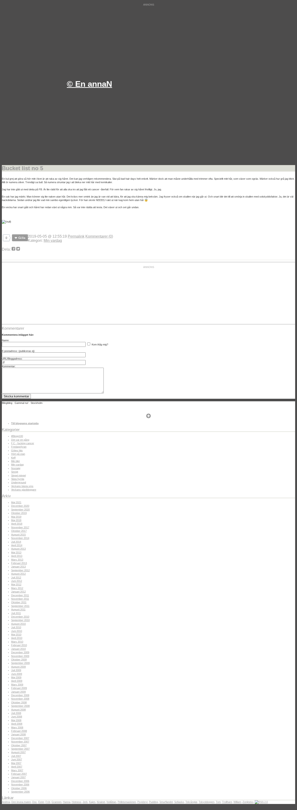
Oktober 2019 (19, 513)
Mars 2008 (17, 727)
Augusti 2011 (18, 609)
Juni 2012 (16, 581)
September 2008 (20, 706)
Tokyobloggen (206, 801)
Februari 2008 (19, 731)
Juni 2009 (16, 674)
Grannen (56, 801)
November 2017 (20, 527)
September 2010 (20, 620)
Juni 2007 (16, 759)
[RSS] (261, 801)
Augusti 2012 (18, 573)
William (237, 801)
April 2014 (16, 545)
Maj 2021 (16, 502)
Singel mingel (18, 475)
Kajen (92, 801)
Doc (34, 801)
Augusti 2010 (18, 623)
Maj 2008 (16, 720)
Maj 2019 (16, 516)
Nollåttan (111, 801)
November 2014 (20, 538)
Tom (218, 801)
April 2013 (16, 556)
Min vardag (53, 240)
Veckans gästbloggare (23, 489)
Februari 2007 (19, 773)
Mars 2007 (17, 770)
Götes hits (17, 450)
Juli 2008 (16, 713)
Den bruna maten (21, 801)
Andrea (6, 801)
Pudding (153, 801)
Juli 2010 (16, 627)
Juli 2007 (16, 756)
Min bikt (15, 461)
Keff (13, 457)
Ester (41, 801)
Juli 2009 (16, 670)
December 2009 (20, 652)
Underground (18, 482)
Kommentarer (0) (99, 236)
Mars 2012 (17, 588)
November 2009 (20, 656)
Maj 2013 (16, 552)
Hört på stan (18, 454)
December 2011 (20, 595)
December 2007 (20, 738)
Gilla (21, 238)
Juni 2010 (16, 631)
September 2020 (20, 509)
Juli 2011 (16, 613)
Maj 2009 (16, 677)
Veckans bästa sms (22, 486)
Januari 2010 (18, 648)
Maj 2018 (16, 520)
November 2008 (20, 698)
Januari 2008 (18, 734)
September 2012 (20, 570)
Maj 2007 (16, 763)
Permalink (76, 236)
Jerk (85, 801)
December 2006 (20, 781)
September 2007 (20, 748)
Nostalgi (15, 468)
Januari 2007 (18, 777)
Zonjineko (247, 801)
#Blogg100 (17, 436)
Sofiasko (179, 801)
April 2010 (16, 638)
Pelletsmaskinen (127, 801)
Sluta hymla (17, 479)
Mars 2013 (17, 559)
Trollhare (227, 801)
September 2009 (20, 663)
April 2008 (16, 723)
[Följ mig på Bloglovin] (148, 417)
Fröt (47, 801)
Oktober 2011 (18, 602)
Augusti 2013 (18, 548)
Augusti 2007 (18, 752)
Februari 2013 (19, 563)
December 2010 (20, 616)
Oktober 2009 (19, 659)
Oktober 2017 (19, 530)
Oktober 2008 (19, 702)
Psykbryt (142, 801)
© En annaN (89, 83)
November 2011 (20, 598)
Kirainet (101, 801)
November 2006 (20, 784)
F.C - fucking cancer (22, 443)
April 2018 (16, 523)
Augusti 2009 (18, 666)
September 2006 (20, 791)
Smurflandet (166, 801)
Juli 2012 (16, 577)
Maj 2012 (16, 584)
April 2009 (16, 680)
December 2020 (20, 505)
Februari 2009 (19, 688)
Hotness (76, 801)
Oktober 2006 (19, 788)
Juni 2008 (16, 716)
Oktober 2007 (19, 745)
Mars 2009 (17, 684)
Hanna (66, 801)
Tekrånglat (191, 801)
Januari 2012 (18, 591)
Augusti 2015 (18, 534)
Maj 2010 (16, 634)
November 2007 (20, 741)
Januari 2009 (18, 691)
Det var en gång (20, 439)
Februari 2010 (19, 645)
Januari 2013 (18, 566)
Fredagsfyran (18, 446)
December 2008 (20, 695)
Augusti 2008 (18, 709)
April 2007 (16, 766)
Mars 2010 (17, 641)
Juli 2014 (16, 541)
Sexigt (14, 471)
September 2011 (20, 606)
